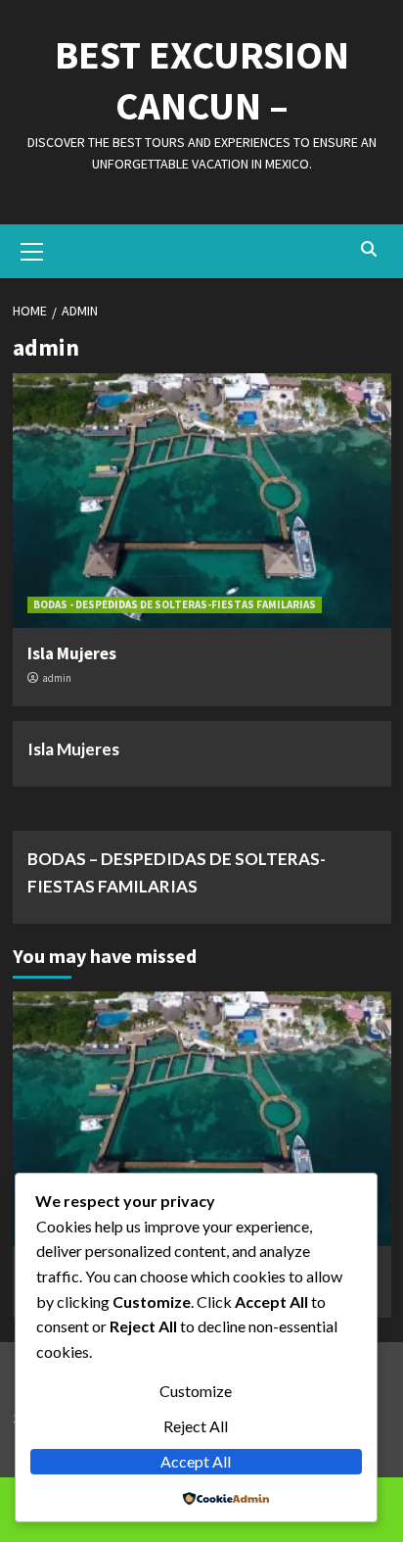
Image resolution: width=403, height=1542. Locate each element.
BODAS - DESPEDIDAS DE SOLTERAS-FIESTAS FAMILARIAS (174, 604)
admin (56, 678)
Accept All (195, 1461)
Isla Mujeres (71, 653)
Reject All (195, 1426)
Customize (195, 1390)
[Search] (369, 248)
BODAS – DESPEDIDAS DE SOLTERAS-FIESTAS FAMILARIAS (176, 871)
